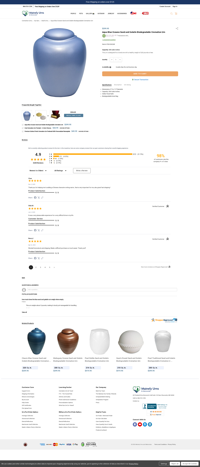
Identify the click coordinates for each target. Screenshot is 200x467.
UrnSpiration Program (102, 399)
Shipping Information (28, 394)
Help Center (25, 402)
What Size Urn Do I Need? (66, 405)
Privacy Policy (172, 444)
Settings (164, 464)
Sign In (175, 6)
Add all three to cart (73, 115)
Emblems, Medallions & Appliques (106, 427)
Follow (24, 301)
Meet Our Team (100, 391)
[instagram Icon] (145, 424)
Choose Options (65, 128)
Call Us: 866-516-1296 (139, 398)
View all (24, 312)
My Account (25, 399)
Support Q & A (26, 391)
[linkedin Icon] (150, 424)
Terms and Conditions (160, 444)
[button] (27, 308)
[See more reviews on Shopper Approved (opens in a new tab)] (42, 198)
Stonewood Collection (28, 418)
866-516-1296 (27, 6)
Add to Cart (36, 352)
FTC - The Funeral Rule (65, 394)
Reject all (174, 464)
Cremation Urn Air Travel (66, 391)
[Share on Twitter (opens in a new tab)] (39, 197)
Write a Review (82, 171)
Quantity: (105, 59)
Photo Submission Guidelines (67, 399)
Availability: (105, 67)
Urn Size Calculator (101, 418)
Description (118, 85)
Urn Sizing (127, 85)
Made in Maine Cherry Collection (31, 427)
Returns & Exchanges (28, 397)
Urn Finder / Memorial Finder (104, 415)
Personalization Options (66, 402)
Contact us (136, 401)
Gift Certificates (26, 405)
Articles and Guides (64, 397)
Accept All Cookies (190, 464)
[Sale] (144, 13)
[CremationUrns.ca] (133, 13)
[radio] (99, 154)
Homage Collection (27, 415)
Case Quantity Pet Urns (102, 421)
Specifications (107, 85)
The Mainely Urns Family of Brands (106, 394)
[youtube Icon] (140, 424)
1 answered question (109, 40)
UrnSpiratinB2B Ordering (103, 397)
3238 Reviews (40, 163)
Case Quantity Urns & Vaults (104, 424)
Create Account (165, 6)
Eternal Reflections (27, 421)
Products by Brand (101, 430)
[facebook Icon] (135, 424)
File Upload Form (27, 408)
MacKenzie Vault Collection (30, 424)
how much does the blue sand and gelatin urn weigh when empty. (43, 299)
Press (97, 402)
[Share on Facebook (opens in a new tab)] (35, 198)
